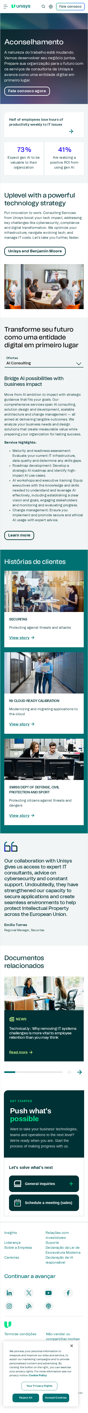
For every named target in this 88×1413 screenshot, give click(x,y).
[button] (70, 1072)
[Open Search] (43, 7)
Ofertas (12, 358)
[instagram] (9, 1306)
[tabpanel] (44, 458)
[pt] (51, 7)
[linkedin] (9, 1293)
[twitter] (29, 1293)
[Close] (71, 1345)
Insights (10, 1233)
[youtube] (48, 1293)
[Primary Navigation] (5, 6)
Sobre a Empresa (18, 1247)
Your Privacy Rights (39, 1386)
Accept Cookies (56, 1397)
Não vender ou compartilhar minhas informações (63, 1339)
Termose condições (20, 1334)
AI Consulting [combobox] (18, 363)
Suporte (52, 1242)
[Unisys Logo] (20, 6)
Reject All (25, 1397)
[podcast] (48, 1306)
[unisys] (7, 1324)
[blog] (29, 1306)
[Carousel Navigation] (75, 1072)
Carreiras (11, 1257)
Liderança (12, 1242)
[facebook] (68, 1293)
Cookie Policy (38, 1375)
